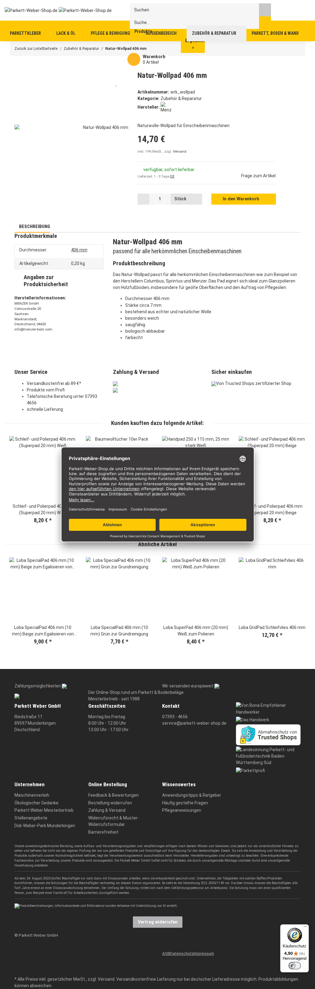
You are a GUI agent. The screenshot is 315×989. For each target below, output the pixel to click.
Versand (179, 152)
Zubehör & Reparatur (181, 98)
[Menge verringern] (144, 199)
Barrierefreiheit (103, 832)
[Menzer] (166, 107)
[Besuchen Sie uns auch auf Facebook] (18, 951)
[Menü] (305, 928)
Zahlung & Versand (107, 810)
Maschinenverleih (31, 795)
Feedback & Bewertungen (113, 795)
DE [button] (172, 176)
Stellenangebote (30, 817)
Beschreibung (34, 226)
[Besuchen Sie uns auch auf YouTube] (18, 960)
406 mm (79, 249)
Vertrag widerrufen (157, 921)
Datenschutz (182, 953)
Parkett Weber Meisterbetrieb (44, 810)
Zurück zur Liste (28, 48)
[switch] (295, 965)
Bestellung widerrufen (110, 802)
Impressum (204, 953)
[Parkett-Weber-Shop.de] (53, 10)
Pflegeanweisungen (181, 810)
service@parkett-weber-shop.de (194, 723)
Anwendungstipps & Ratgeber (191, 795)
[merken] (116, 83)
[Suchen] (265, 9)
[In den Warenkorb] (18, 67)
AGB (166, 953)
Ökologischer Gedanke (36, 802)
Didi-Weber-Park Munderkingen (44, 825)
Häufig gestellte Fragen (185, 802)
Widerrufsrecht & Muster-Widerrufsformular (113, 821)
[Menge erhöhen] (196, 199)
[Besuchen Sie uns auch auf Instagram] (18, 970)
